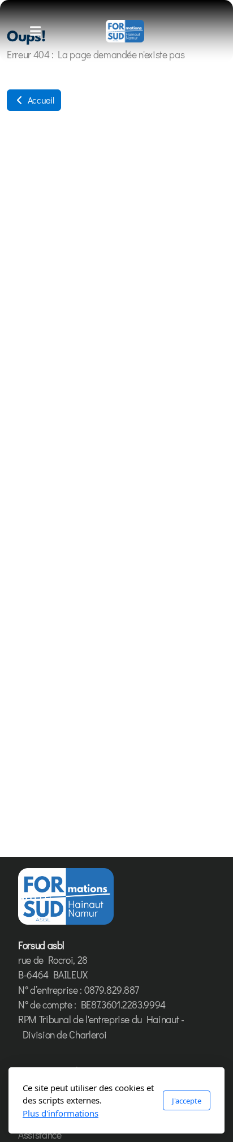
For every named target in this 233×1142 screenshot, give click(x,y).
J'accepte (186, 1101)
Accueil (39, 100)
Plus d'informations (60, 1113)
